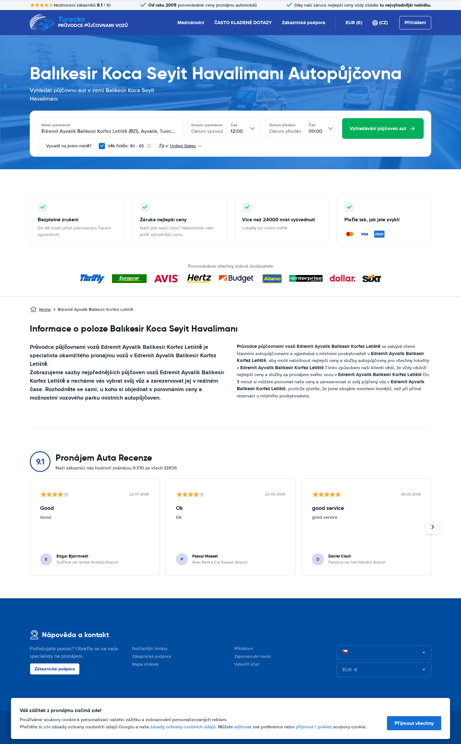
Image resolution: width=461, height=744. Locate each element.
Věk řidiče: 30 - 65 (126, 146)
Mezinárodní (191, 22)
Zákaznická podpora (303, 22)
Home (45, 309)
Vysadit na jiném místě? (68, 146)
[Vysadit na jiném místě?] (40, 146)
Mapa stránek (145, 664)
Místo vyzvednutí (55, 125)
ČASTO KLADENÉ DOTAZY (243, 22)
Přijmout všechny (414, 723)
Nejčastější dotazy (149, 648)
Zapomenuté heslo (252, 656)
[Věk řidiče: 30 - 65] (102, 146)
